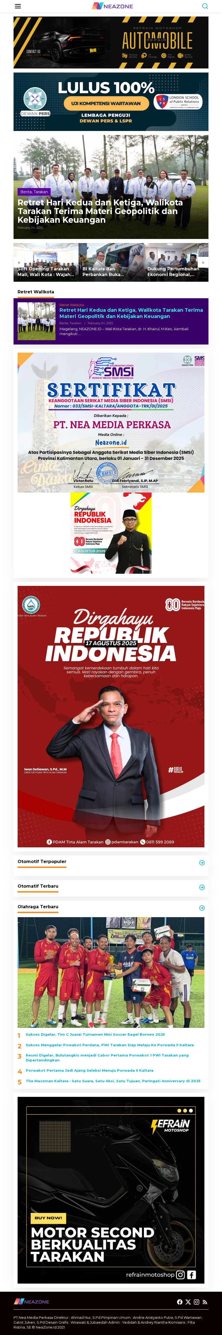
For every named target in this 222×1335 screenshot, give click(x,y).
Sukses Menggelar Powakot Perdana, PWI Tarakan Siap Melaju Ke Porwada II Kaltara (110, 1045)
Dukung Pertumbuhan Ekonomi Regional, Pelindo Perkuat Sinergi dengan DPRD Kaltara (175, 272)
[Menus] (18, 6)
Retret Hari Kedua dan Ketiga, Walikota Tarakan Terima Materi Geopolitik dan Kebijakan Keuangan (100, 211)
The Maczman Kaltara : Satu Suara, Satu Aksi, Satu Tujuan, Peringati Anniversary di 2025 (113, 1081)
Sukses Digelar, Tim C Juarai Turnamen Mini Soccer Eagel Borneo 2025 (95, 1034)
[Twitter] (188, 1302)
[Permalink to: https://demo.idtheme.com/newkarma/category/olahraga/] (202, 908)
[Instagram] (196, 1302)
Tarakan (41, 191)
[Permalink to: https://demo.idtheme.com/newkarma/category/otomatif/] (202, 863)
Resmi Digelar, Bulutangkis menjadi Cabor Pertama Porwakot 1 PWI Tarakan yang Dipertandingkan (107, 1057)
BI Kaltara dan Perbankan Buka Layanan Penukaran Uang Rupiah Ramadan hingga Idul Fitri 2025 (109, 272)
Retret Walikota (72, 305)
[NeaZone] (112, 6)
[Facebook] (179, 1302)
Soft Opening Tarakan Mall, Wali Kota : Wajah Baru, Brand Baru (44, 272)
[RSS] (204, 1302)
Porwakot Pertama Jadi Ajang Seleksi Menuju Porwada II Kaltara (90, 1070)
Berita (26, 191)
